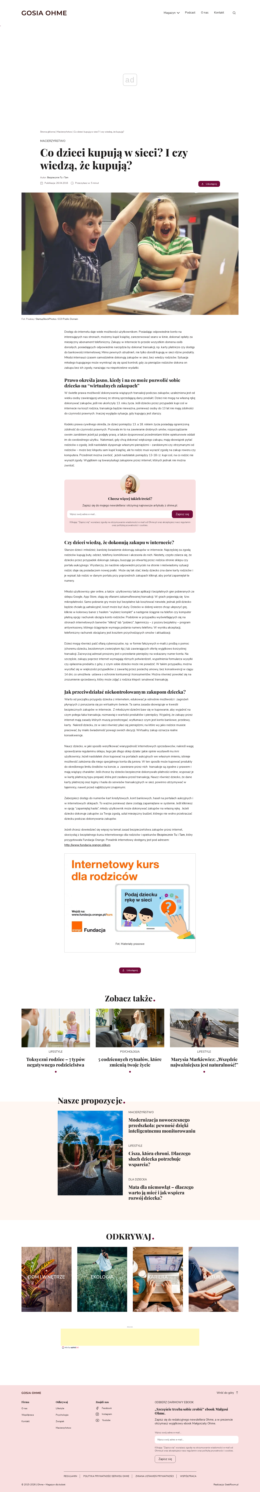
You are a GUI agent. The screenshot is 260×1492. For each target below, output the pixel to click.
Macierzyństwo (64, 132)
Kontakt (219, 12)
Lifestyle (60, 1408)
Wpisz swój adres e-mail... (168, 1432)
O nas (204, 12)
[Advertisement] (130, 1337)
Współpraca (28, 1415)
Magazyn (170, 12)
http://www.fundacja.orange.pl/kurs (87, 845)
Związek (60, 1421)
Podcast (190, 12)
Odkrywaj (62, 1402)
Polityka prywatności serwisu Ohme (106, 1476)
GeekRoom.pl (231, 1484)
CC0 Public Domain (68, 319)
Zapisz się (182, 514)
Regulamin (70, 1476)
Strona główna (47, 132)
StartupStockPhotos (46, 319)
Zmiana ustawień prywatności (155, 1476)
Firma (25, 1402)
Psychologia (62, 1415)
